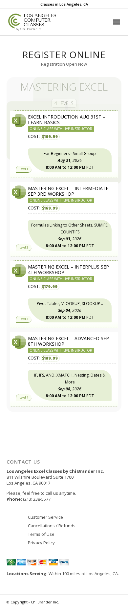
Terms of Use (41, 534)
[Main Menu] (116, 22)
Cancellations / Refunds (51, 526)
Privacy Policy (41, 543)
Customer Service (45, 517)
